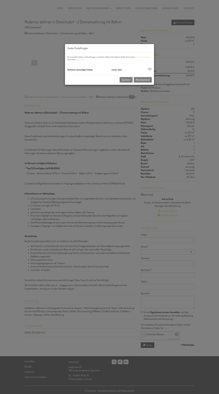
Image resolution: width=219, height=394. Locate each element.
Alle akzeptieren (143, 79)
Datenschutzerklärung (143, 57)
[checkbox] (150, 69)
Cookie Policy (80, 59)
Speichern (126, 79)
